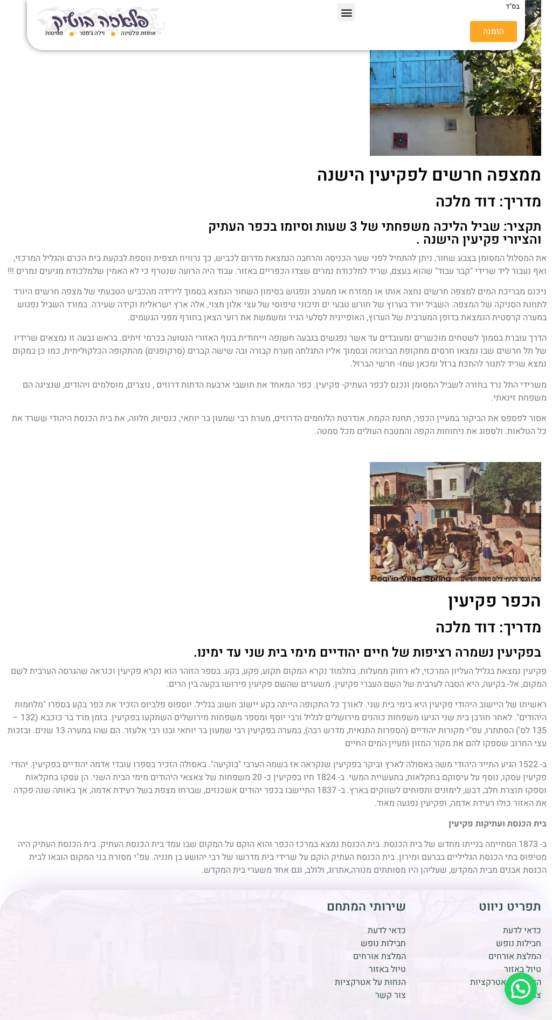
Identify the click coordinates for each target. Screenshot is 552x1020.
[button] (346, 12)
